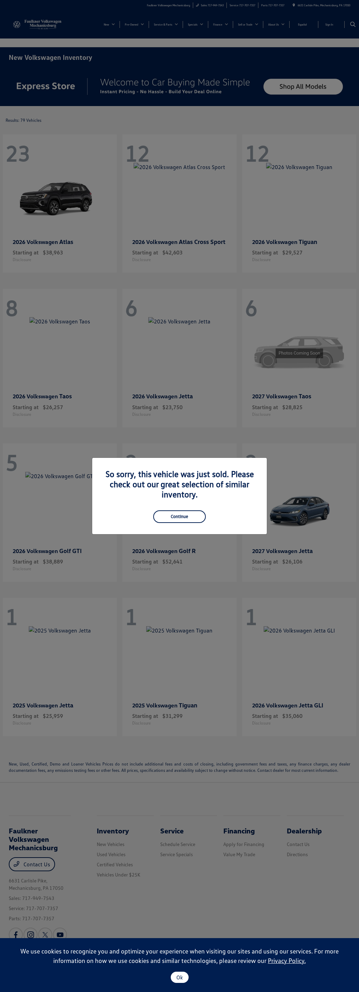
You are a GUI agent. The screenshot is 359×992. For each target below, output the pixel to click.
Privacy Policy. (287, 960)
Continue (179, 516)
